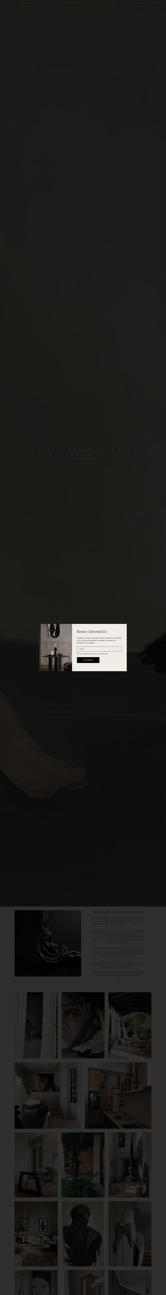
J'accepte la (94, 654)
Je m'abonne (88, 660)
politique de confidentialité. (98, 654)
